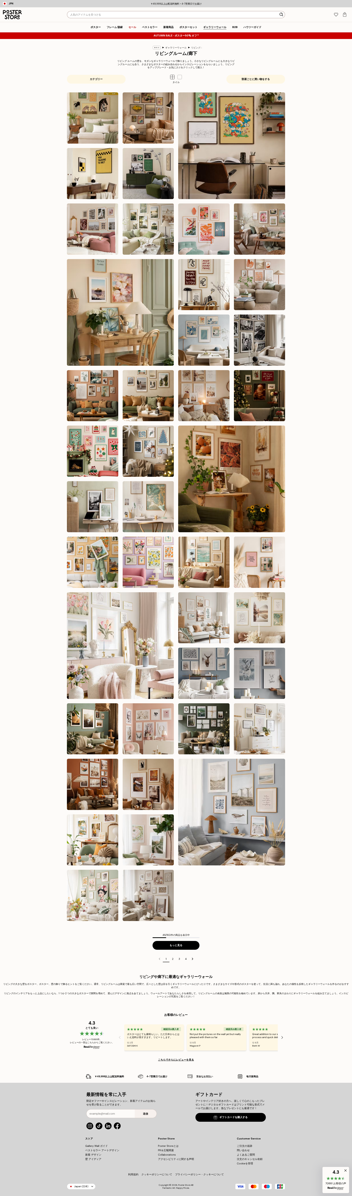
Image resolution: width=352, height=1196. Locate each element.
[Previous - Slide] (120, 1037)
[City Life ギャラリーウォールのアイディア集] (259, 562)
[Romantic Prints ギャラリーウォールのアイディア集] (148, 729)
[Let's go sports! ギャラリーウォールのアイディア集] (148, 173)
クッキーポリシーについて (156, 1174)
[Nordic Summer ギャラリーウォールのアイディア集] (148, 229)
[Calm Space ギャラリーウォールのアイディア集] (92, 506)
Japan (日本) (81, 1186)
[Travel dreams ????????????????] (92, 562)
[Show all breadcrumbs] (157, 47)
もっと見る (176, 945)
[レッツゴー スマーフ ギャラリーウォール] (231, 145)
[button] (179, 77)
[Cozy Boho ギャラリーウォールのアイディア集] (204, 395)
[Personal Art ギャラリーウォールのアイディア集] (92, 395)
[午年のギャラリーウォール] (92, 118)
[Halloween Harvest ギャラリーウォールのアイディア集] (148, 784)
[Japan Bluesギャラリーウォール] (204, 340)
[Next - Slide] (282, 1037)
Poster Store (184, 1185)
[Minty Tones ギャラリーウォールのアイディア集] (204, 617)
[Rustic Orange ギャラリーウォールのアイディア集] (92, 784)
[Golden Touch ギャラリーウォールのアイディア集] (259, 617)
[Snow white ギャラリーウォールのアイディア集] (204, 673)
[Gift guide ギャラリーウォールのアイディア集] (204, 729)
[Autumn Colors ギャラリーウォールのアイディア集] (231, 479)
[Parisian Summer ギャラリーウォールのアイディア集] (92, 229)
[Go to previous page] (159, 959)
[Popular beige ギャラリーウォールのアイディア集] (259, 729)
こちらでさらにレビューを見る (176, 1059)
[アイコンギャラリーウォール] (259, 340)
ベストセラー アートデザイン (102, 1150)
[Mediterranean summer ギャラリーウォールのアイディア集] (92, 840)
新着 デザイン (93, 1154)
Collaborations (167, 1154)
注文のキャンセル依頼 (250, 1159)
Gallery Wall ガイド (96, 1146)
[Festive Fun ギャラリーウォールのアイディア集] (92, 451)
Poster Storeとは (168, 1146)
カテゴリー (96, 79)
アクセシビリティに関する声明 (176, 1159)
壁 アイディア (93, 1159)
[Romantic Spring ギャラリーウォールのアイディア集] (120, 645)
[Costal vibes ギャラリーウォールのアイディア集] (231, 812)
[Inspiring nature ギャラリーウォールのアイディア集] (92, 729)
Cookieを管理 (245, 1163)
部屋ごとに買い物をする (256, 79)
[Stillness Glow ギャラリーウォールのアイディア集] (148, 451)
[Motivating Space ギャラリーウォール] (204, 284)
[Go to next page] (192, 959)
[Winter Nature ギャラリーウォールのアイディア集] (259, 673)
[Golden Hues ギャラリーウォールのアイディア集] (148, 506)
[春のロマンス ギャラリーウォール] (148, 895)
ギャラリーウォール (176, 47)
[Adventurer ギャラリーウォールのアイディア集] (148, 395)
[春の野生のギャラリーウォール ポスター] (148, 840)
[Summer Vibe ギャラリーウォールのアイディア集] (204, 562)
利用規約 (133, 1174)
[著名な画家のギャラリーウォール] (148, 118)
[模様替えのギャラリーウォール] (259, 229)
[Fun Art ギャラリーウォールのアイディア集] (148, 562)
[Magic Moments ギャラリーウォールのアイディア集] (259, 395)
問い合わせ (243, 1150)
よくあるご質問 (246, 1154)
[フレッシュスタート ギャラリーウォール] (120, 312)
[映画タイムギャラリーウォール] (92, 173)
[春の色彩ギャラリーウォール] (92, 895)
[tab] (336, 15)
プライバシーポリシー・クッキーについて (199, 1174)
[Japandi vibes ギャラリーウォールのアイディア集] (204, 229)
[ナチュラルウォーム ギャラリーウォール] (259, 284)
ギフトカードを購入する (233, 1117)
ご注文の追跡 (244, 1146)
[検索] (281, 14)
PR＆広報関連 (166, 1150)
